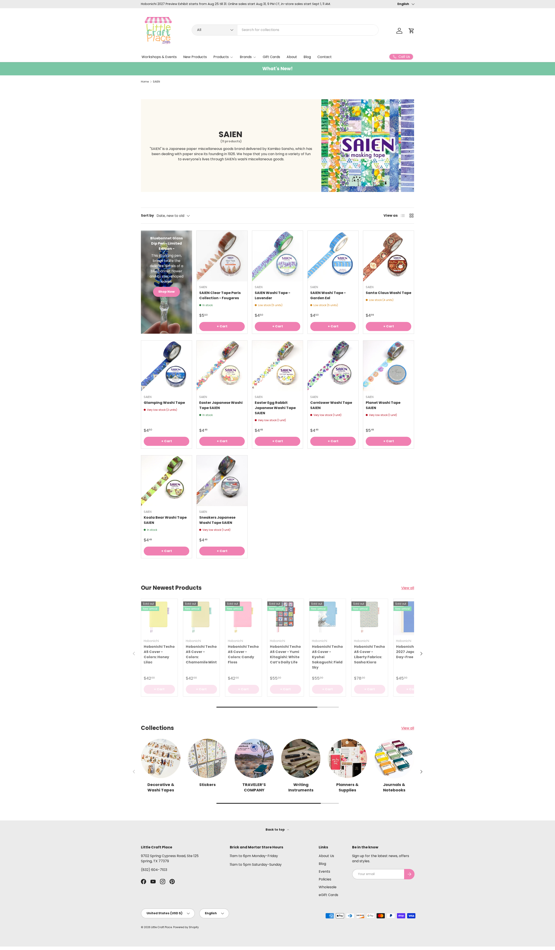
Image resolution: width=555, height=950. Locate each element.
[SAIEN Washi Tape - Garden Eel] (333, 256)
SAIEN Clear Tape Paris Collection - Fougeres (220, 295)
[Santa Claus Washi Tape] (388, 256)
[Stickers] (207, 758)
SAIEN (156, 81)
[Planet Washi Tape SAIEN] (388, 366)
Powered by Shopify (186, 927)
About (292, 56)
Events (324, 871)
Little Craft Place (161, 927)
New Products (195, 56)
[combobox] (285, 29)
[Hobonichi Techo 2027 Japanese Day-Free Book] (411, 617)
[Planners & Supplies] (347, 758)
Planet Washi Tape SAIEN (383, 405)
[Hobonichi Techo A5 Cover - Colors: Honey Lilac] (159, 617)
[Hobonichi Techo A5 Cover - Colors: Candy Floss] (243, 617)
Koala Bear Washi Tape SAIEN (165, 520)
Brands (246, 56)
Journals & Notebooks (394, 787)
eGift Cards (328, 894)
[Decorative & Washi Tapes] (160, 758)
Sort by (147, 215)
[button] (411, 31)
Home (145, 81)
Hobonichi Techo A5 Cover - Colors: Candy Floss (243, 654)
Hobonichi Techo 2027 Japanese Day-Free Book (411, 651)
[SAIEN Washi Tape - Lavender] (277, 256)
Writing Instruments (300, 787)
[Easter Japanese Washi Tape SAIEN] (222, 366)
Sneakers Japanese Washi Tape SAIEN (217, 520)
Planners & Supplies (347, 787)
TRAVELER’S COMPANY (254, 787)
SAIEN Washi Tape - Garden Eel (328, 295)
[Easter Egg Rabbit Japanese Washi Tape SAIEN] (277, 366)
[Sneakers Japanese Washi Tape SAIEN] (222, 480)
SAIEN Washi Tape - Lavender (272, 295)
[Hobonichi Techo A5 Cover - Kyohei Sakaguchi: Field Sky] (327, 617)
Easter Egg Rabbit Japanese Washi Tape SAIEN (275, 408)
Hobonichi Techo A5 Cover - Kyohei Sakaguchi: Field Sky (327, 657)
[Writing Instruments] (300, 758)
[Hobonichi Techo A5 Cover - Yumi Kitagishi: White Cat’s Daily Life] (285, 617)
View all (407, 587)
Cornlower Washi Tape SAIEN (331, 405)
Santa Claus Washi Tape (388, 292)
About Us (326, 855)
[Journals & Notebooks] (394, 758)
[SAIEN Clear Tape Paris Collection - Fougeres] (222, 256)
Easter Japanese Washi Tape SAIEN (221, 405)
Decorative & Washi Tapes (160, 787)
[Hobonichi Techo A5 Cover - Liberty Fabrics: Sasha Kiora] (369, 617)
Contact (324, 56)
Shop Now (166, 291)
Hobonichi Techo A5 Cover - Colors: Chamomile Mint (201, 654)
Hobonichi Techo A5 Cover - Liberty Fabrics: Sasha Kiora (369, 654)
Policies (325, 879)
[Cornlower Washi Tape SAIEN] (333, 366)
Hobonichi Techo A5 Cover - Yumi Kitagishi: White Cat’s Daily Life (285, 654)
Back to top (275, 829)
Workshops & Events (159, 56)
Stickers (207, 784)
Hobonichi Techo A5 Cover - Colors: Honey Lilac (159, 654)
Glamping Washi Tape (164, 402)
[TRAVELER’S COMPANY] (254, 758)
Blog (307, 56)
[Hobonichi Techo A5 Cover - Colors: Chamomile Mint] (201, 617)
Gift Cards (271, 56)
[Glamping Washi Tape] (166, 366)
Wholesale (327, 887)
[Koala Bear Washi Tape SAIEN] (166, 480)
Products (221, 56)
